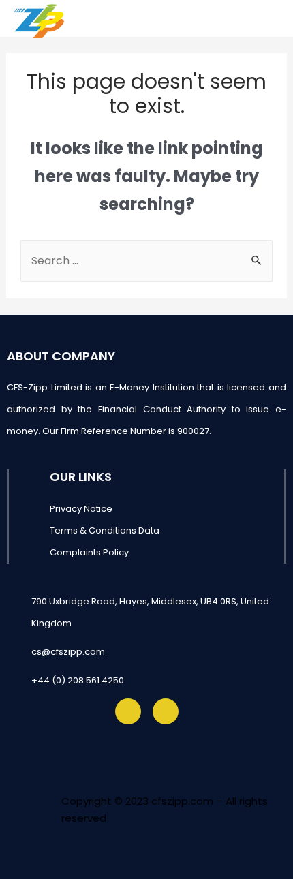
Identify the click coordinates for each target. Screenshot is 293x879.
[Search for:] (146, 260)
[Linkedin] (166, 711)
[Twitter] (128, 711)
